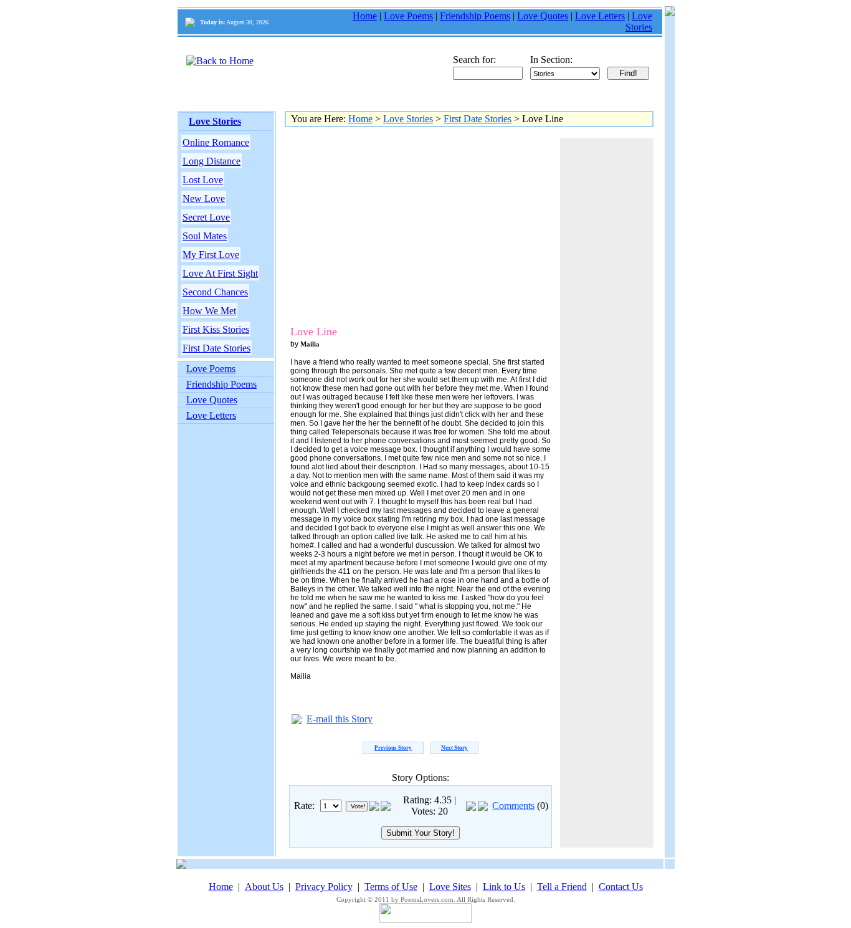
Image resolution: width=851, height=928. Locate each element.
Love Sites (450, 886)
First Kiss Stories (216, 329)
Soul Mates (205, 236)
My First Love (211, 254)
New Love (204, 198)
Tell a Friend (562, 886)
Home (365, 16)
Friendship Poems (475, 16)
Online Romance (216, 142)
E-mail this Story (340, 719)
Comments (513, 805)
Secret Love (206, 217)
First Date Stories (216, 348)
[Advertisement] (393, 225)
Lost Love (203, 180)
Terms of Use (390, 886)
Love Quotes (542, 16)
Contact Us (621, 886)
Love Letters (600, 16)
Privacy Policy (324, 886)
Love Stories (638, 21)
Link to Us (504, 886)
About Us (264, 886)
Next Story (454, 748)
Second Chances (215, 292)
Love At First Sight (220, 273)
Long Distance (211, 161)
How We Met (209, 310)
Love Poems (408, 16)
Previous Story (393, 748)
